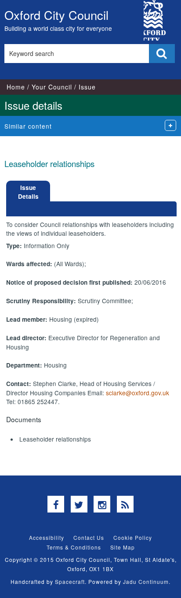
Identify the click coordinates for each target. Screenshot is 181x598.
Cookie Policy (132, 537)
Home (16, 86)
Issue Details (28, 192)
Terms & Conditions (74, 547)
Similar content (28, 126)
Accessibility (46, 537)
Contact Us (88, 537)
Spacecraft (70, 581)
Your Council (52, 86)
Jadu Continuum (146, 581)
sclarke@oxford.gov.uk (137, 392)
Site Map (122, 547)
